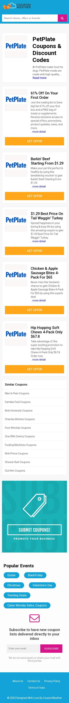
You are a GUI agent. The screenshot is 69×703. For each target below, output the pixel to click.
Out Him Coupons (15, 470)
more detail (39, 131)
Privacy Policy (52, 681)
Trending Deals (17, 595)
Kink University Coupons (19, 410)
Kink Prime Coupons (16, 453)
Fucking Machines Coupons (20, 444)
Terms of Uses (36, 687)
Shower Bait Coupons (17, 462)
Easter (11, 575)
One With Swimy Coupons (20, 436)
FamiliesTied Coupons (18, 402)
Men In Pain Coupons (17, 393)
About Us (18, 681)
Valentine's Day (42, 585)
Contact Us (33, 681)
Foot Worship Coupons (18, 427)
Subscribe (51, 648)
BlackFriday (35, 575)
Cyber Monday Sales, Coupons (27, 605)
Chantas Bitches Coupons (20, 419)
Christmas (13, 585)
